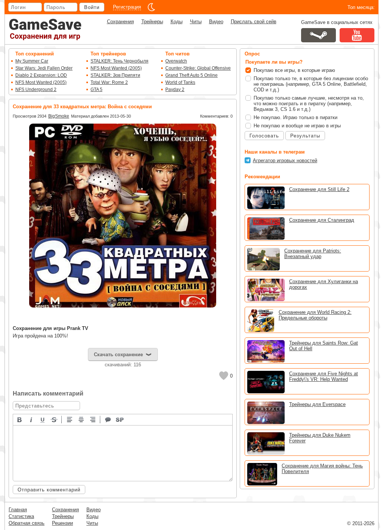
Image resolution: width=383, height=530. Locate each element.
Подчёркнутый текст (43, 419)
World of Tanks (180, 82)
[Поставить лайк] (223, 375)
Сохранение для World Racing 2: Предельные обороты (315, 315)
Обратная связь (27, 523)
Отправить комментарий (49, 490)
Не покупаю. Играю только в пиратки (295, 117)
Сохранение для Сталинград (321, 220)
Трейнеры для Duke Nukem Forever (319, 437)
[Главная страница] (45, 29)
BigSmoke (58, 116)
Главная (18, 509)
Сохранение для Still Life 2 (319, 189)
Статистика (21, 516)
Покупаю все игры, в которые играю (294, 70)
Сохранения (120, 21)
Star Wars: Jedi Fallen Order (44, 68)
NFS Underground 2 (35, 89)
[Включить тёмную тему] (151, 7)
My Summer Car (31, 61)
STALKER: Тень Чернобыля (119, 61)
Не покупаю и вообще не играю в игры (297, 125)
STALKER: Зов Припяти (115, 75)
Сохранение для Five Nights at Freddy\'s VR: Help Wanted (323, 376)
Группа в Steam (318, 35)
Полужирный (20, 419)
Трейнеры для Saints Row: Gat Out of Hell (323, 345)
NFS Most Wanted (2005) (41, 82)
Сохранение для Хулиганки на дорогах (323, 284)
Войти (91, 7)
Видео (216, 21)
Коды (177, 21)
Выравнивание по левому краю (70, 419)
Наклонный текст (31, 419)
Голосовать (264, 136)
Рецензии (62, 523)
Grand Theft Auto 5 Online (191, 75)
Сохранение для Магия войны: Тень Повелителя (322, 468)
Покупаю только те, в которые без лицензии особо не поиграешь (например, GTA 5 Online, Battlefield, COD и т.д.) (311, 84)
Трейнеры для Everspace (317, 404)
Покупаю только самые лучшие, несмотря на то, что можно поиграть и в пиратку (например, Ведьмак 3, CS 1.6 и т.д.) (309, 103)
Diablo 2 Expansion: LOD (41, 75)
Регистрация (127, 7)
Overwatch (176, 61)
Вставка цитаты (108, 419)
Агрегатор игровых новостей (285, 160)
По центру (81, 419)
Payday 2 (174, 89)
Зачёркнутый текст (54, 419)
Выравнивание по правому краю (93, 419)
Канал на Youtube (357, 35)
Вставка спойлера (120, 419)
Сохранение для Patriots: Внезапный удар (312, 253)
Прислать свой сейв (253, 21)
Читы (196, 21)
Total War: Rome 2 (109, 82)
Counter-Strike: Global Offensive (198, 68)
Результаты (305, 136)
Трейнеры (152, 21)
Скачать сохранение (118, 354)
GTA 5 (96, 89)
